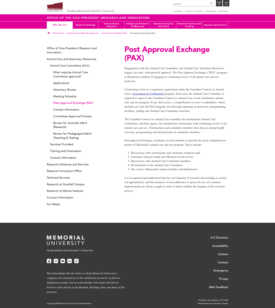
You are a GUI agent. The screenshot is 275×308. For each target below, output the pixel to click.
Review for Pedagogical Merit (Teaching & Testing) (72, 136)
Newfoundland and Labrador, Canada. (212, 303)
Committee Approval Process (72, 116)
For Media (53, 204)
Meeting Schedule (65, 96)
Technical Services (58, 177)
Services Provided (61, 144)
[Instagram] (56, 261)
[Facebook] (49, 261)
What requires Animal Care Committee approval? (70, 74)
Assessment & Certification (148, 93)
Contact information (66, 109)
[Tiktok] (76, 261)
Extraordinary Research (111, 25)
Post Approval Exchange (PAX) (73, 103)
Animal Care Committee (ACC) (114, 33)
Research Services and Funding (189, 25)
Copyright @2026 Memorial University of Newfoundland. (69, 303)
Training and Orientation (65, 151)
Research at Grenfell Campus (65, 184)
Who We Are (60, 25)
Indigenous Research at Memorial (137, 25)
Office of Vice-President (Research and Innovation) (72, 50)
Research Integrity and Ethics (163, 25)
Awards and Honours (215, 25)
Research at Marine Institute (65, 191)
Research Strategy (85, 25)
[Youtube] (62, 261)
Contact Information (63, 157)
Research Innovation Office (64, 171)
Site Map (202, 300)
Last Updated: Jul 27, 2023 (217, 300)
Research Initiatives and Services (68, 164)
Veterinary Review (64, 89)
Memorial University (80, 7)
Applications (61, 83)
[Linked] (69, 261)
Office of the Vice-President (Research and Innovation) (98, 18)
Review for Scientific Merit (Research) (70, 125)
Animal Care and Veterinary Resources (82, 33)
